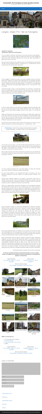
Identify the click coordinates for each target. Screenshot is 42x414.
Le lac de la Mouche (8, 340)
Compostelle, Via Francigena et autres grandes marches (21, 3)
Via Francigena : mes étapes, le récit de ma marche (21, 265)
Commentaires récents (7, 400)
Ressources (4, 397)
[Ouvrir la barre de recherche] (40, 8)
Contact (4, 407)
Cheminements (8, 128)
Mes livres (4, 404)
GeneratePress (37, 412)
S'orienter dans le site (7, 393)
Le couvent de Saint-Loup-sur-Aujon (12, 342)
